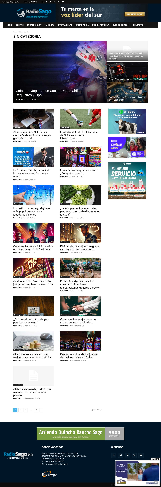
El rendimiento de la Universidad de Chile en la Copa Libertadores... (79, 135)
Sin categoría (18, 127)
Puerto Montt (34, 25)
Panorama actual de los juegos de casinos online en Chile (78, 355)
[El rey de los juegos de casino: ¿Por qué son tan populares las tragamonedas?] (80, 157)
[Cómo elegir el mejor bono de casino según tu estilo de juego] (80, 306)
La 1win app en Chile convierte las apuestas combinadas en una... (32, 173)
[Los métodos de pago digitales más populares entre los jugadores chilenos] (33, 195)
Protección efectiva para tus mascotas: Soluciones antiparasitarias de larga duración (80, 284)
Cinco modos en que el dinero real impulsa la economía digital (32, 355)
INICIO (9, 25)
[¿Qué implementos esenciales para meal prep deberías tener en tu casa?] (80, 195)
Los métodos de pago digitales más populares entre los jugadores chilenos (31, 211)
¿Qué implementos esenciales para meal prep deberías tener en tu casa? (80, 211)
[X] (59, 2)
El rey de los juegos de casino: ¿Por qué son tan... (78, 171)
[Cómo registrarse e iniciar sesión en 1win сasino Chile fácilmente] (33, 233)
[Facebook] (46, 2)
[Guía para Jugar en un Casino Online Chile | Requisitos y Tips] (60, 72)
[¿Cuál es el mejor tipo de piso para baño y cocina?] (33, 306)
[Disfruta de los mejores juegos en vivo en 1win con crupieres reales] (80, 233)
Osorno (20, 25)
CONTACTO (138, 25)
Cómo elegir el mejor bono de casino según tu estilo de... (78, 320)
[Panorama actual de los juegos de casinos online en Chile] (80, 341)
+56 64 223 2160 (57, 458)
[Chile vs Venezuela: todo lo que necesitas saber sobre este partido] (33, 376)
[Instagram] (50, 2)
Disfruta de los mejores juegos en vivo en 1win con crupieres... (80, 247)
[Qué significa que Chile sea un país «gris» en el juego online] (127, 92)
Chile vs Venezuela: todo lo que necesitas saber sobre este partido (32, 392)
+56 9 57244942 (57, 461)
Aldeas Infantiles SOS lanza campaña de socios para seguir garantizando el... (32, 135)
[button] (43, 2)
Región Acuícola (100, 25)
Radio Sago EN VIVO (30, 2)
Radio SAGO (20, 99)
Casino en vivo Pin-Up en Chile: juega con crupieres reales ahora (33, 282)
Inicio (15, 32)
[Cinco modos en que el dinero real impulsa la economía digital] (33, 341)
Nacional (49, 25)
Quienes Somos (120, 25)
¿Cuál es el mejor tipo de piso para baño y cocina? (31, 320)
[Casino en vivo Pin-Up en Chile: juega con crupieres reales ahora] (33, 268)
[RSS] (55, 2)
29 (36, 410)
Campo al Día (82, 25)
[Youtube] (63, 2)
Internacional (65, 25)
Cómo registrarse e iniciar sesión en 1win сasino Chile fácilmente (33, 247)
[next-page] (42, 410)
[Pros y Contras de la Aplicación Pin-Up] (127, 72)
